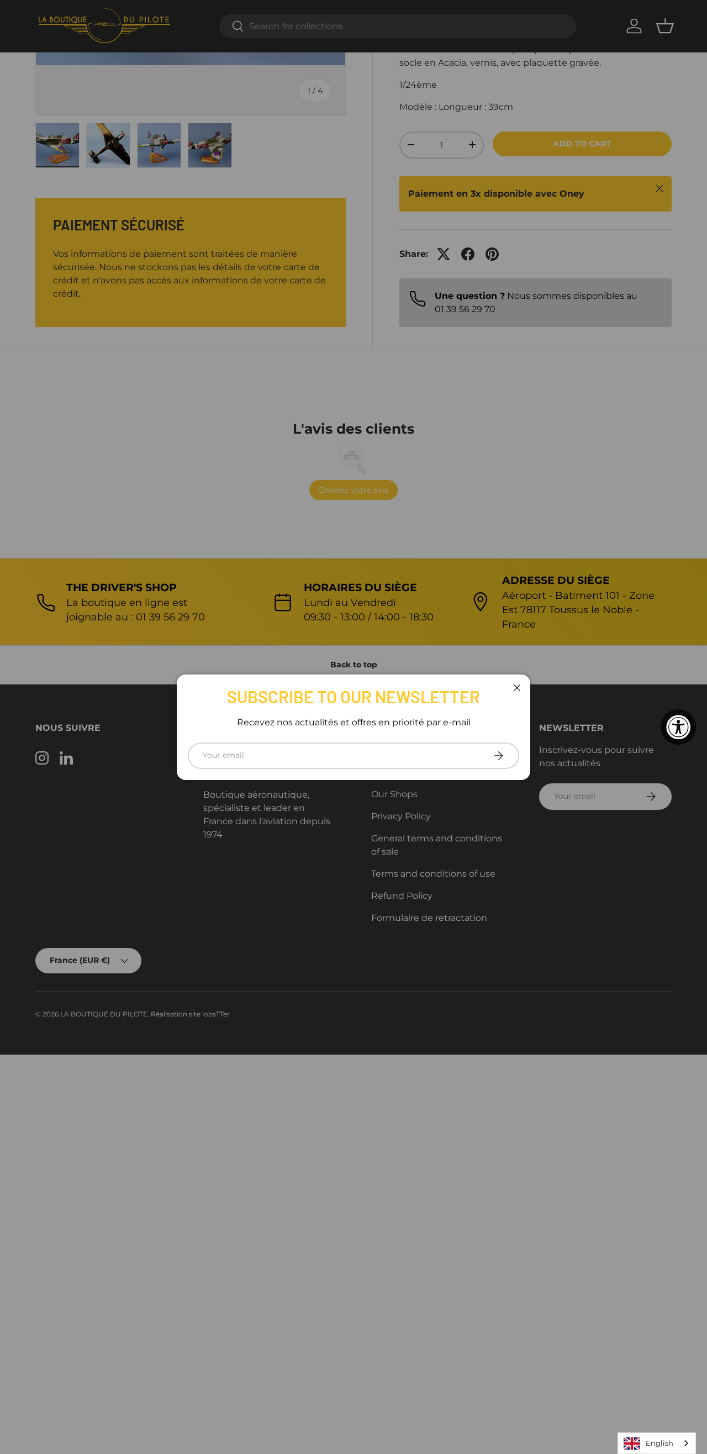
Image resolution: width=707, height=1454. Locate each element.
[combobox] (657, 1443)
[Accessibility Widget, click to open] (678, 727)
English (659, 1443)
